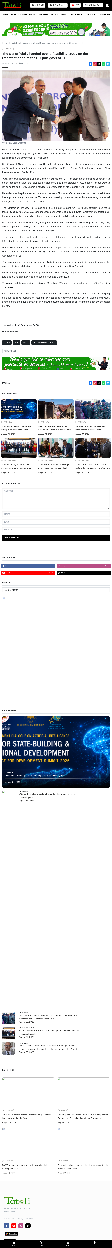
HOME (5, 14)
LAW (72, 14)
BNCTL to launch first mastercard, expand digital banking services (24, 1167)
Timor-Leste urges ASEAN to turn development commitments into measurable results (16, 466)
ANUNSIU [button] (39, 5)
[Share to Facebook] (90, 64)
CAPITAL (79, 14)
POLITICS (33, 14)
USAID (7, 342)
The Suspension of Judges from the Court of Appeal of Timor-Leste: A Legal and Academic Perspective (83, 1116)
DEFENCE (54, 14)
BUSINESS (9, 1110)
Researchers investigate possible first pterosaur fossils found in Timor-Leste (83, 1167)
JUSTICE (64, 14)
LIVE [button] (76, 5)
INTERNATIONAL (10, 460)
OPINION (25, 1043)
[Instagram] (95, 64)
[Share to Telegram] (108, 64)
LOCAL (13, 14)
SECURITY (43, 14)
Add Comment (12, 537)
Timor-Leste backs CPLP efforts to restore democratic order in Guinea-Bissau (91, 466)
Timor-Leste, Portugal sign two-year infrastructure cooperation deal (54, 466)
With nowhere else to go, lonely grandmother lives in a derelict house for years (55, 428)
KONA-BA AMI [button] (59, 5)
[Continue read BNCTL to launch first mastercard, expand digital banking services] (28, 1143)
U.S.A (25, 342)
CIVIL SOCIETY (91, 14)
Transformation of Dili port (44, 342)
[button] (14, 1244)
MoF (16, 342)
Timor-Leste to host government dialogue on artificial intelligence (16, 428)
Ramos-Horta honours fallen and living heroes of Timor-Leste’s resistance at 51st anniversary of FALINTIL (90, 428)
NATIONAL (22, 14)
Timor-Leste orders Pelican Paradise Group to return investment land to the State (26, 1116)
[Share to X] (99, 64)
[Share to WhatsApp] (103, 64)
